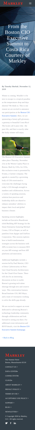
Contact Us (10, 367)
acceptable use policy (16, 398)
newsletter (11, 412)
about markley (12, 385)
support (9, 403)
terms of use (11, 394)
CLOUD (8, 380)
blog (7, 407)
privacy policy (12, 389)
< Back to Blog (8, 338)
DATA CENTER (11, 371)
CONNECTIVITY (11, 376)
